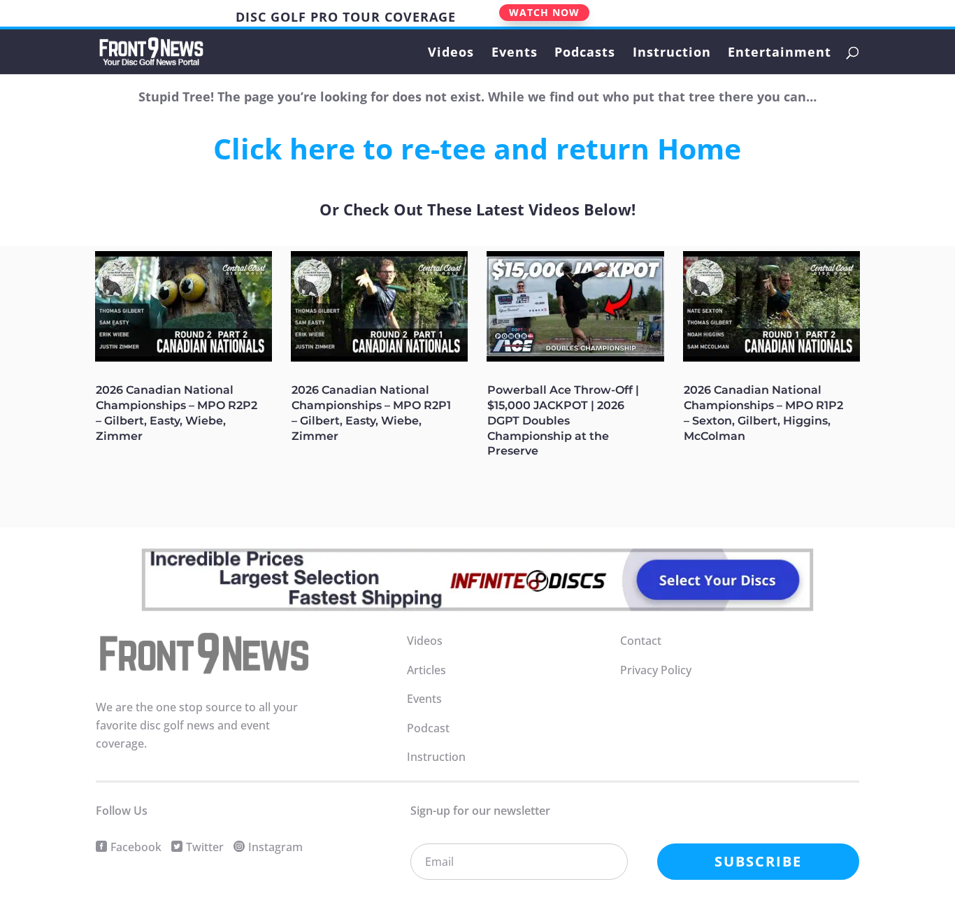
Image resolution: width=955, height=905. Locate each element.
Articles (426, 670)
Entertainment (779, 53)
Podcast (428, 728)
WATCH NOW (544, 12)
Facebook (135, 847)
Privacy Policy (655, 670)
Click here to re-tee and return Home (477, 148)
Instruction (672, 53)
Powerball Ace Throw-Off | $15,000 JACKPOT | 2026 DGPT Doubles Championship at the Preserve (563, 420)
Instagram (275, 847)
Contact (640, 640)
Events (514, 53)
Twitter (205, 847)
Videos (451, 53)
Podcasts (584, 53)
